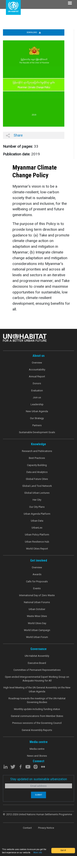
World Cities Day (37, 623)
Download (32, 32)
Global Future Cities (37, 478)
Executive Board (37, 662)
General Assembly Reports (37, 730)
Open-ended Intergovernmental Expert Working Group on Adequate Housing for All (37, 678)
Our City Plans (37, 506)
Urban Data (37, 520)
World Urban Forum (37, 637)
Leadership (37, 404)
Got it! (63, 850)
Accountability (37, 369)
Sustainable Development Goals (37, 432)
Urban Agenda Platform (37, 513)
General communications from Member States (37, 716)
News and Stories (37, 755)
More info (37, 852)
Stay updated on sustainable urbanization (38, 779)
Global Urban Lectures (37, 492)
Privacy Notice (46, 827)
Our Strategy (37, 418)
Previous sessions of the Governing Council (37, 722)
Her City (37, 499)
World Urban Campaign (37, 630)
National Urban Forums (37, 602)
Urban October (37, 609)
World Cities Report (37, 548)
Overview (37, 362)
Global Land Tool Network (37, 485)
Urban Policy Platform (37, 534)
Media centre (37, 748)
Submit (38, 795)
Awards (37, 574)
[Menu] (69, 3)
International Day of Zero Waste (37, 595)
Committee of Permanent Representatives (37, 669)
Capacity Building (37, 465)
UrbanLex (37, 527)
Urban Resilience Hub (37, 541)
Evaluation (37, 390)
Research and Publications (37, 451)
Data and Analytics (37, 472)
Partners (37, 425)
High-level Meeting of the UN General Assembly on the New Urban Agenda (36, 689)
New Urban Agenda (37, 411)
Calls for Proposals (37, 581)
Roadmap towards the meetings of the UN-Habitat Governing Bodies (37, 700)
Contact (27, 827)
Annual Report (37, 376)
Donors (37, 383)
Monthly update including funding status (37, 709)
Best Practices (37, 457)
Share (18, 135)
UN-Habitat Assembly (37, 655)
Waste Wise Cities (37, 616)
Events (37, 588)
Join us (37, 397)
